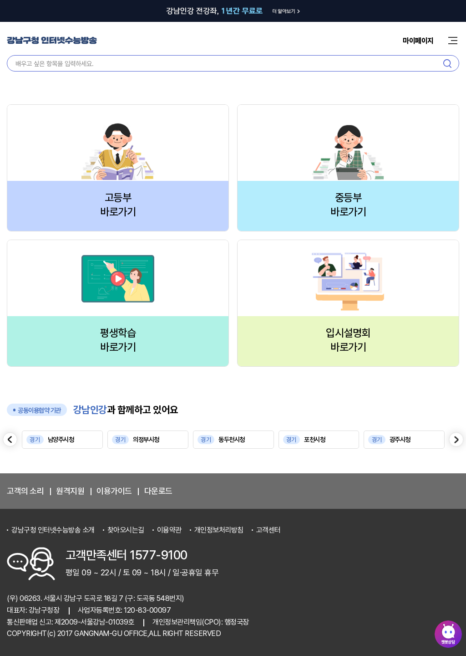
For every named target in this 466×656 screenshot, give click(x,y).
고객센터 (268, 530)
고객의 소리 (25, 491)
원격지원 (70, 491)
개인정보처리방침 (218, 530)
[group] (62, 439)
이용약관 (169, 530)
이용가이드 (114, 491)
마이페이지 (418, 40)
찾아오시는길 (125, 530)
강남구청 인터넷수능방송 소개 (53, 530)
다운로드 (158, 491)
